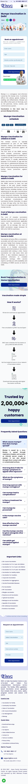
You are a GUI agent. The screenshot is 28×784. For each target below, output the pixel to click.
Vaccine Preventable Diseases (10, 583)
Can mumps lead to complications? (11, 494)
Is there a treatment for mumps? (12, 501)
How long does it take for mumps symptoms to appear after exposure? (13, 470)
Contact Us (5, 735)
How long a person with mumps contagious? (12, 486)
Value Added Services (8, 732)
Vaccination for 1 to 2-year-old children (13, 567)
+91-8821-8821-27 (21, 1)
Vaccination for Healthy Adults (11, 572)
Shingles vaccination (8, 592)
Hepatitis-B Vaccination (9, 603)
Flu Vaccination (6, 587)
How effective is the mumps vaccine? (11, 524)
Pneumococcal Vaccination (10, 595)
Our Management (7, 713)
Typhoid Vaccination (8, 598)
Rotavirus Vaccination (8, 608)
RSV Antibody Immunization (10, 606)
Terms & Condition (7, 738)
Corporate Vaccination (9, 578)
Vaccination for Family (8, 703)
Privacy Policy (6, 740)
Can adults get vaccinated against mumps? (11, 542)
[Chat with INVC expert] (14, 79)
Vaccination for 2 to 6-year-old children (13, 569)
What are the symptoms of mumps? (13, 478)
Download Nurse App (8, 724)
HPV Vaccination (7, 589)
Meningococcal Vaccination (10, 600)
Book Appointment (14, 72)
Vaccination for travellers (9, 575)
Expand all (23, 437)
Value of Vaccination (8, 708)
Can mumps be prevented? (9, 509)
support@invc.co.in (10, 758)
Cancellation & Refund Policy (10, 743)
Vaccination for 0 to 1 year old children (13, 564)
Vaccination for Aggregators (10, 580)
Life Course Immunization (9, 711)
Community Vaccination (9, 705)
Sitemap (4, 716)
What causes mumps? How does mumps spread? (12, 444)
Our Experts (5, 729)
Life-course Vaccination (9, 561)
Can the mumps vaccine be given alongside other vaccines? (13, 533)
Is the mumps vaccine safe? (12, 517)
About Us (5, 727)
